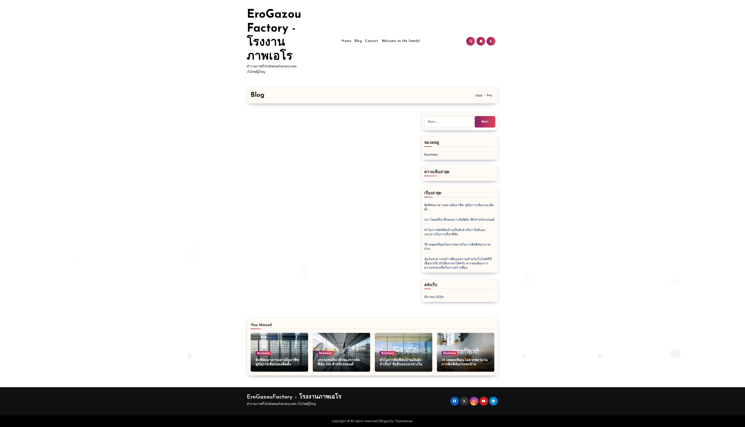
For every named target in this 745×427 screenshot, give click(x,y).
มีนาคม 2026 (434, 297)
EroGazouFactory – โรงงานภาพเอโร (294, 397)
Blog (358, 41)
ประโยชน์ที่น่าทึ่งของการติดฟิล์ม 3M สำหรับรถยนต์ (459, 219)
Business (431, 154)
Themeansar (404, 421)
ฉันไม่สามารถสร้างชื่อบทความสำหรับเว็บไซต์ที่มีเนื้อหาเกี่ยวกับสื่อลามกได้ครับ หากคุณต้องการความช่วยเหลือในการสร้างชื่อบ (458, 263)
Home (346, 41)
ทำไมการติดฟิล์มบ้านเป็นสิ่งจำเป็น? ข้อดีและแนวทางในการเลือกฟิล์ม (401, 364)
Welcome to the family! (400, 41)
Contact (371, 41)
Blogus (384, 421)
